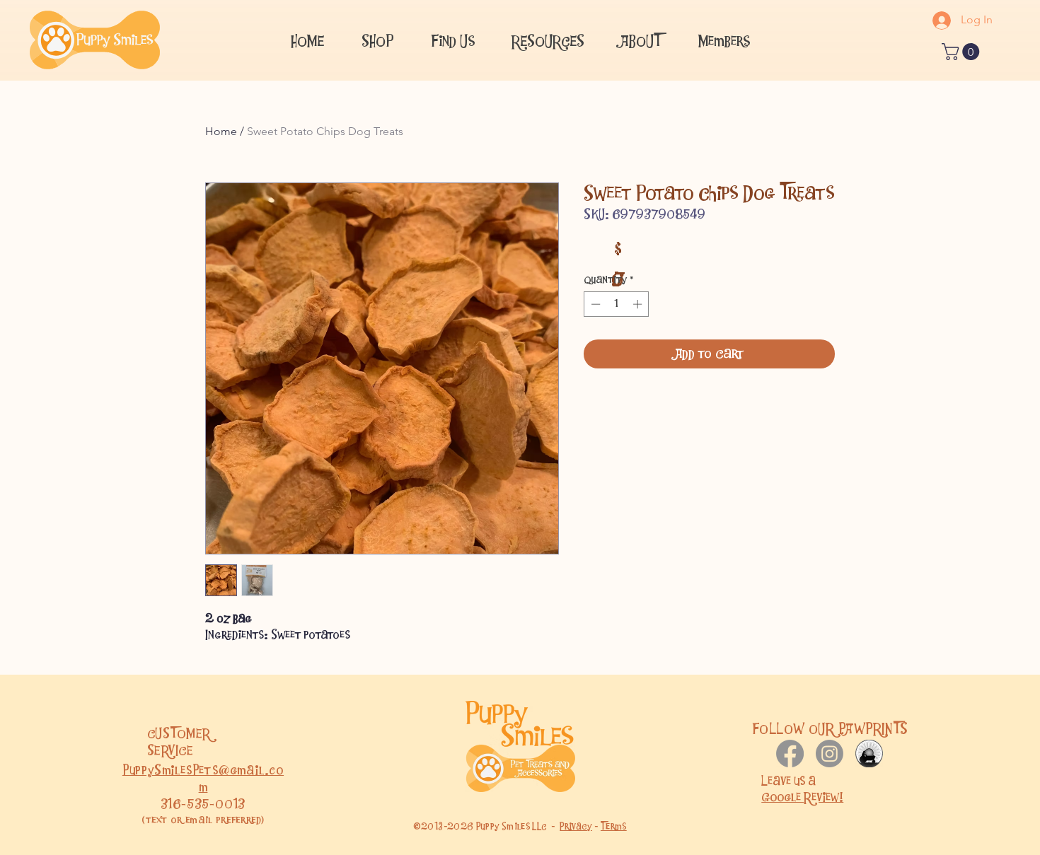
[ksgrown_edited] (869, 753)
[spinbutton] (616, 304)
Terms (614, 826)
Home (221, 131)
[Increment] (638, 304)
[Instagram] (829, 753)
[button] (452, 40)
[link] (962, 51)
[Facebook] (790, 753)
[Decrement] (594, 304)
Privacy (576, 826)
